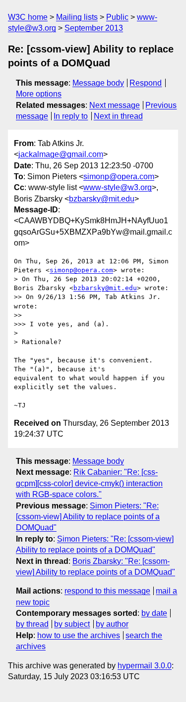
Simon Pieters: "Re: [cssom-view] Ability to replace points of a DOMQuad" (88, 516)
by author (112, 624)
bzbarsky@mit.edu (101, 199)
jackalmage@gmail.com (60, 154)
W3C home (28, 17)
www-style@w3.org (117, 187)
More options (39, 94)
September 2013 (93, 28)
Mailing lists (77, 17)
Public (117, 17)
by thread (32, 624)
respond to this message (107, 591)
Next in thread (118, 116)
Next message (114, 105)
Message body (98, 83)
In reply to (71, 116)
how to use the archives (78, 635)
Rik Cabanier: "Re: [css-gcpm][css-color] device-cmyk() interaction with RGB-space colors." (89, 483)
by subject (72, 624)
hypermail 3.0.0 (145, 665)
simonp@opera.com (118, 176)
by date (154, 613)
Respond (145, 83)
